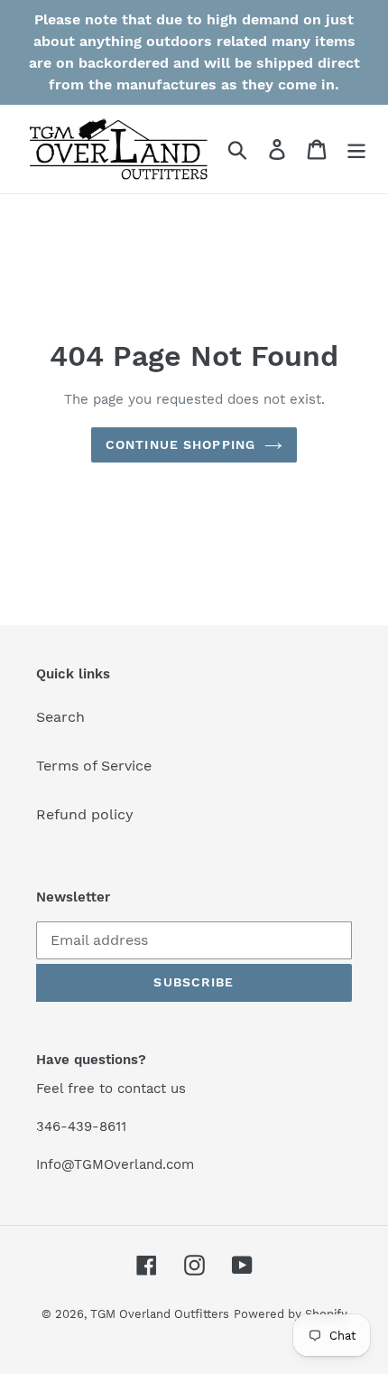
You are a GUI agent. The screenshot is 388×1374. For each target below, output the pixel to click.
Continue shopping (180, 444)
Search (60, 716)
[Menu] (356, 149)
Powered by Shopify (290, 1314)
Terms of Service (94, 765)
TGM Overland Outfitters (159, 1314)
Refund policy (85, 814)
